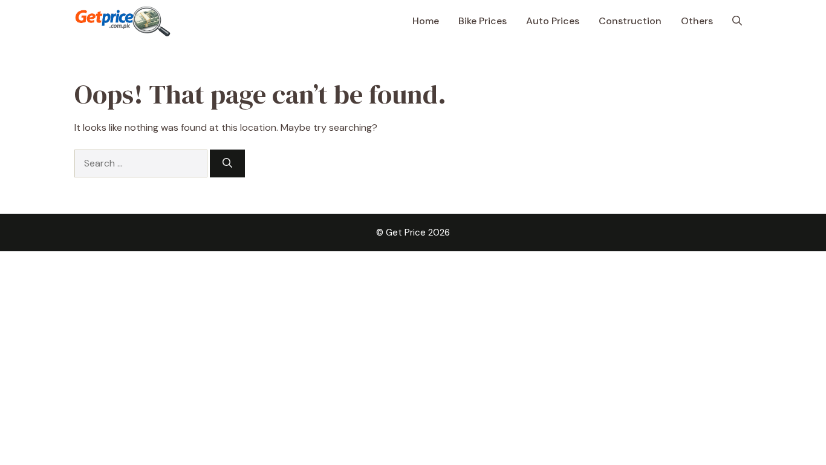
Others (697, 21)
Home (425, 21)
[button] (737, 21)
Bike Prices (482, 21)
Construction (630, 21)
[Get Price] (122, 21)
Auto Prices (552, 21)
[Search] (227, 163)
